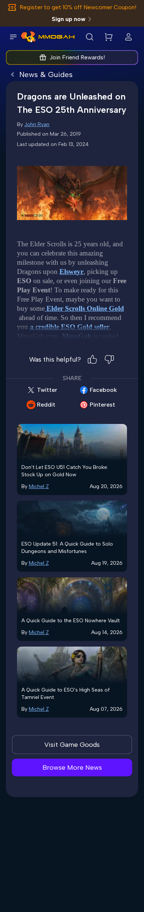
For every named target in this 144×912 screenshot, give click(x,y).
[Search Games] (89, 36)
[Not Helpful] (109, 359)
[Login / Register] (128, 36)
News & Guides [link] (46, 74)
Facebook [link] (103, 389)
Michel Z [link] (39, 486)
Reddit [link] (46, 404)
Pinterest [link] (102, 404)
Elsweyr (71, 271)
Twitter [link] (47, 389)
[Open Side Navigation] (13, 36)
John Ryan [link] (36, 124)
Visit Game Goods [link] (72, 745)
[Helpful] (92, 359)
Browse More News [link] (72, 767)
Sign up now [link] (68, 18)
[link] (28, 37)
